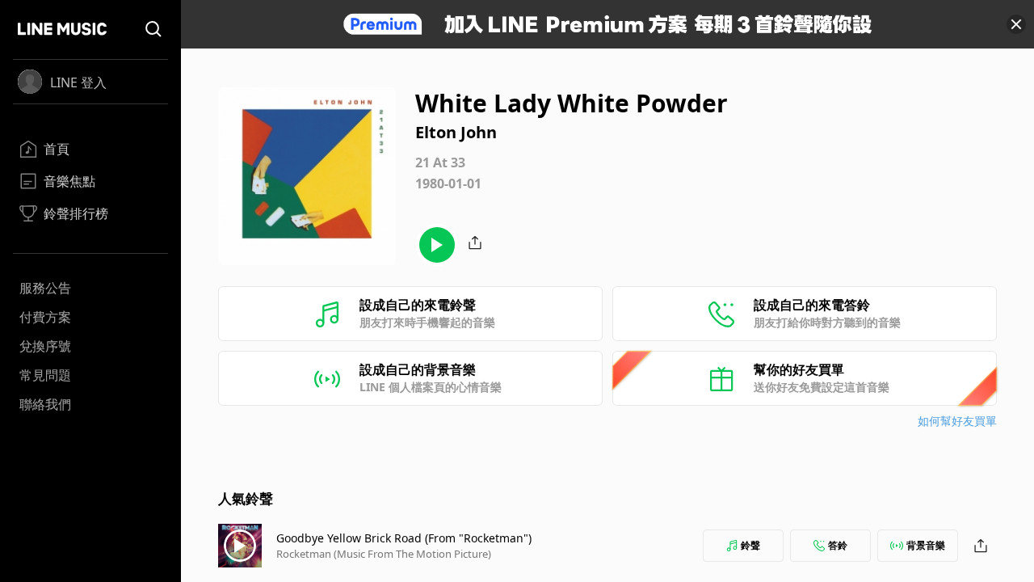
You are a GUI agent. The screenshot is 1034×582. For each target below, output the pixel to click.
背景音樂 (925, 545)
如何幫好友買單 (957, 420)
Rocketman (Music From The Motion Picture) (383, 553)
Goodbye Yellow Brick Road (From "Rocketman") (404, 538)
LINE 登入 (78, 82)
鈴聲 (750, 545)
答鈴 (837, 545)
